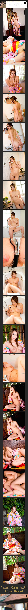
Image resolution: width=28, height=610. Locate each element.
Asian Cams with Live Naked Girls (14, 591)
